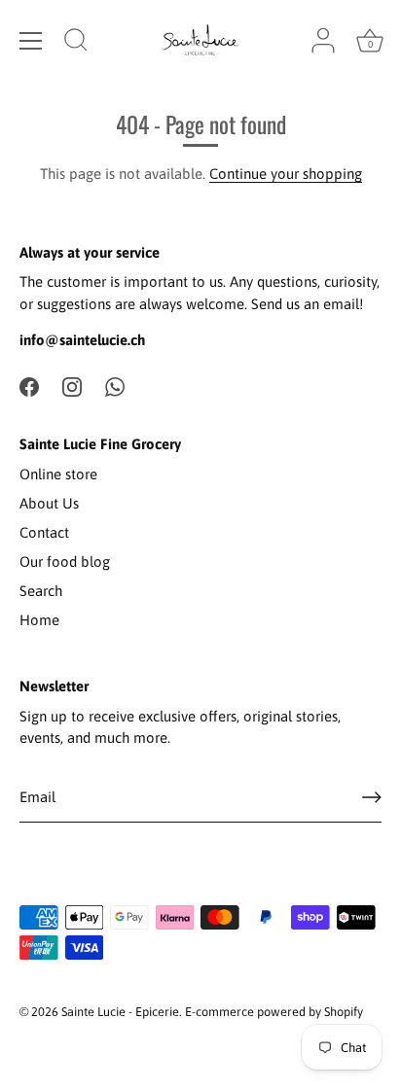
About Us (49, 503)
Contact (44, 532)
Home (39, 620)
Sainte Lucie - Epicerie (120, 1011)
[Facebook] (29, 385)
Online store (58, 474)
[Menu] (31, 40)
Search (40, 590)
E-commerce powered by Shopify (274, 1011)
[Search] (76, 42)
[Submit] (372, 797)
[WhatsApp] (115, 385)
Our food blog (64, 561)
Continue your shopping (285, 173)
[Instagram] (72, 385)
